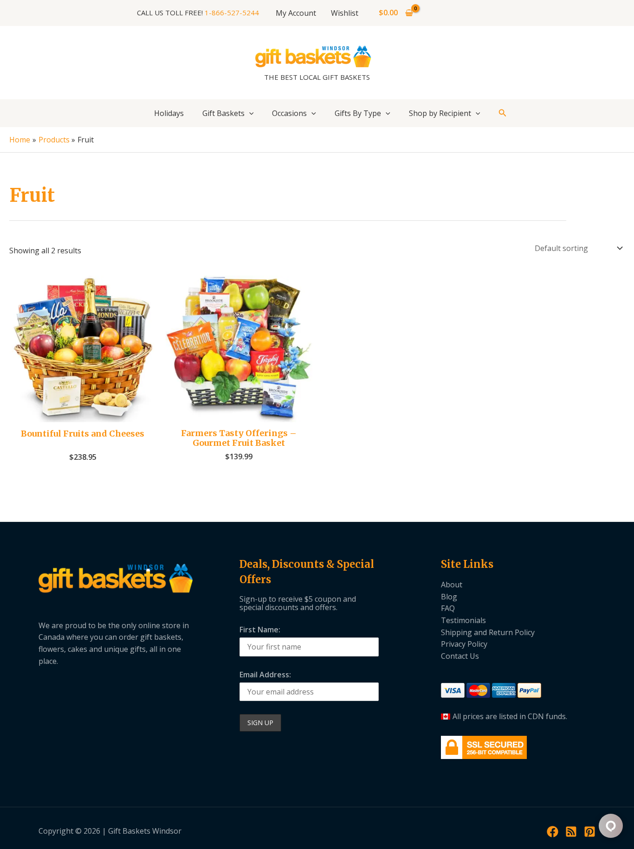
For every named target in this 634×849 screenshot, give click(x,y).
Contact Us (460, 656)
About (451, 584)
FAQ (448, 608)
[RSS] (571, 831)
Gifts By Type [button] (358, 113)
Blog (449, 597)
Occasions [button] (289, 113)
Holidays (169, 113)
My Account (296, 13)
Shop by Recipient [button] (440, 113)
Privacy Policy (464, 644)
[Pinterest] (589, 831)
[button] (249, 113)
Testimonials (463, 620)
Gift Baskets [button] (223, 113)
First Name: (259, 629)
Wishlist (344, 13)
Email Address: (265, 674)
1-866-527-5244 (232, 12)
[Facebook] (552, 831)
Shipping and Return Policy (488, 632)
